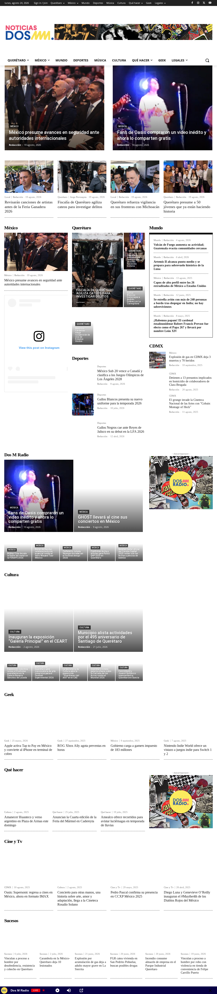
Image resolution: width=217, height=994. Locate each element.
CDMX (172, 374)
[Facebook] (192, 3)
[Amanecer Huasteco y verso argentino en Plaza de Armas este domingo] (26, 791)
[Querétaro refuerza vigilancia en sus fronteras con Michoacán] (135, 176)
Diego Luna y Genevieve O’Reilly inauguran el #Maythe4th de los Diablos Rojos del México (187, 896)
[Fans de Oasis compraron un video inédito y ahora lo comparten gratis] (162, 107)
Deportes (101, 366)
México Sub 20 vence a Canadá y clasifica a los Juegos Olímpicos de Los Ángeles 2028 (120, 375)
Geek (6, 741)
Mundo (157, 240)
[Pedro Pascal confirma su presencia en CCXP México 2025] (135, 864)
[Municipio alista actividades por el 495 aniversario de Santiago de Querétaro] (108, 616)
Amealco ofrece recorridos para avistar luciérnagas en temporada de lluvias (122, 821)
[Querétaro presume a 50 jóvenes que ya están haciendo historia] (188, 176)
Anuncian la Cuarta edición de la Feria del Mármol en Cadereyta (74, 819)
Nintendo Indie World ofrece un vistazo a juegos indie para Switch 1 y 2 (188, 750)
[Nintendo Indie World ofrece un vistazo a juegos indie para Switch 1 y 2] (188, 717)
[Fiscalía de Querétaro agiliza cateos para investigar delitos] (82, 176)
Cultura (15, 632)
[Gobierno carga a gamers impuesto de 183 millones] (135, 717)
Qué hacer (58, 812)
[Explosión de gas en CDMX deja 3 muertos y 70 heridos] (157, 360)
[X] (204, 3)
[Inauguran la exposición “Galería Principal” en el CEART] (38, 616)
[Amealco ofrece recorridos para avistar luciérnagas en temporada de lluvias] (123, 791)
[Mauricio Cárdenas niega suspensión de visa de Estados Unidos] (82, 326)
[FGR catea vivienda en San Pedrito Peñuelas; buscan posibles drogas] (126, 938)
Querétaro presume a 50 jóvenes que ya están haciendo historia (187, 206)
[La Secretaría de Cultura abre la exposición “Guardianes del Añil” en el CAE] (73, 666)
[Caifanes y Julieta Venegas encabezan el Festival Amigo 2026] (73, 546)
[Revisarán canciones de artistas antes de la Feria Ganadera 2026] (29, 176)
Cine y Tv (115, 887)
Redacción (18, 197)
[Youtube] (209, 3)
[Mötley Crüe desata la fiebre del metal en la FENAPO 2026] (18, 546)
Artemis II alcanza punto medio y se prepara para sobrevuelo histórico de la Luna (179, 265)
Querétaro (62, 197)
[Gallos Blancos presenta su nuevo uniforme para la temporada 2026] (83, 404)
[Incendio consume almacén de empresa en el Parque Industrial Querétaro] (161, 938)
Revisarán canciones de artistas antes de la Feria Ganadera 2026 (29, 206)
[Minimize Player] (210, 990)
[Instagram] (198, 3)
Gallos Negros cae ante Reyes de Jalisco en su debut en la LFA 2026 (120, 429)
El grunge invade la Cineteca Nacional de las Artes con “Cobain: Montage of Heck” (190, 403)
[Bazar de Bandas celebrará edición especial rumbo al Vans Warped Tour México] (45, 546)
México (14, 126)
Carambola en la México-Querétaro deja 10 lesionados (55, 962)
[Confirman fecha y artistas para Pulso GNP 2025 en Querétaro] (101, 546)
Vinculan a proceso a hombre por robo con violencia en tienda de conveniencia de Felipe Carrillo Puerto (194, 965)
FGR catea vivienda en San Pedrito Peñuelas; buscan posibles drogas (123, 962)
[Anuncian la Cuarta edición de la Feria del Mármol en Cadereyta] (75, 791)
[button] (207, 60)
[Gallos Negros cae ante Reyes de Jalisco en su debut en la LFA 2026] (83, 433)
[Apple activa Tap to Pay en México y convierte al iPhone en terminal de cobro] (28, 717)
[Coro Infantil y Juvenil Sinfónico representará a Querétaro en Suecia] (129, 666)
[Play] (57, 990)
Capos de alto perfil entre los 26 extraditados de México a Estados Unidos (180, 284)
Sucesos (8, 954)
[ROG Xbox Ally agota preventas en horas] (81, 717)
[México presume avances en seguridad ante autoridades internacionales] (54, 107)
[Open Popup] (81, 990)
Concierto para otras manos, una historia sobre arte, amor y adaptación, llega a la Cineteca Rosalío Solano (78, 898)
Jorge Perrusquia (78, 197)
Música (122, 126)
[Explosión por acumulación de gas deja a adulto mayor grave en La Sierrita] (91, 938)
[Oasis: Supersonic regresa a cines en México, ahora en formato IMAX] (28, 864)
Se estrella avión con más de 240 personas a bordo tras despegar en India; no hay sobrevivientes (180, 303)
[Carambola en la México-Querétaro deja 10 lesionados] (56, 938)
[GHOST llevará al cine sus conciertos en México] (108, 496)
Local (7, 197)
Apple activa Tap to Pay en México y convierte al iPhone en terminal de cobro (28, 750)
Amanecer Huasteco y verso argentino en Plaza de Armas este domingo (26, 821)
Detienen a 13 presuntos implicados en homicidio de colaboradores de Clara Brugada (190, 381)
